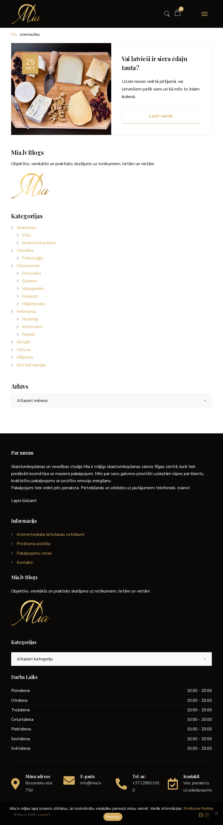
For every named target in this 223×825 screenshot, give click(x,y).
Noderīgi (30, 319)
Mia (14, 34)
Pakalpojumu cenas (34, 553)
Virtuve (23, 350)
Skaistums (26, 228)
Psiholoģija (32, 258)
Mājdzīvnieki (33, 304)
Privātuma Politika (198, 808)
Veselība (25, 250)
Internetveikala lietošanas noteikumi (50, 534)
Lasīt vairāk (161, 116)
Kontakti (25, 562)
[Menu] (204, 14)
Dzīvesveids (28, 266)
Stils (26, 235)
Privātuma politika (33, 543)
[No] (216, 813)
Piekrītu (113, 817)
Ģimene (29, 281)
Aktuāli (23, 342)
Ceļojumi (30, 296)
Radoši (28, 334)
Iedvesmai (26, 312)
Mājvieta (25, 357)
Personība (31, 273)
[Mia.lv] (26, 14)
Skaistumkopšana (38, 243)
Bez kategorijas (31, 365)
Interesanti (32, 327)
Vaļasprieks (33, 289)
